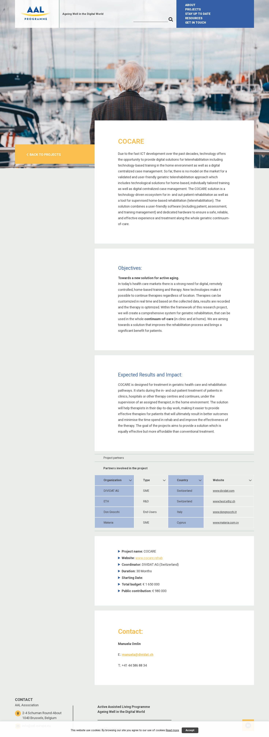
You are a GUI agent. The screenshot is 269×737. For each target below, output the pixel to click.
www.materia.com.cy (226, 522)
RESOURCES (193, 18)
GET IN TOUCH (195, 22)
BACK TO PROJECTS (45, 154)
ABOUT (190, 5)
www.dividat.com (223, 490)
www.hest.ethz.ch (224, 501)
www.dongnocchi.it (225, 512)
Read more (172, 730)
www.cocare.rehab (149, 558)
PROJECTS (193, 9)
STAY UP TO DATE (198, 14)
